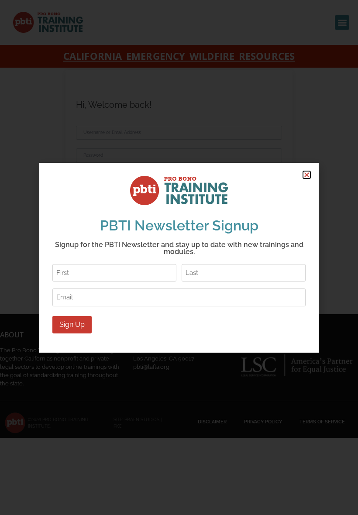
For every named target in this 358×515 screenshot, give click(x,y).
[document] (179, 257)
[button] (306, 175)
